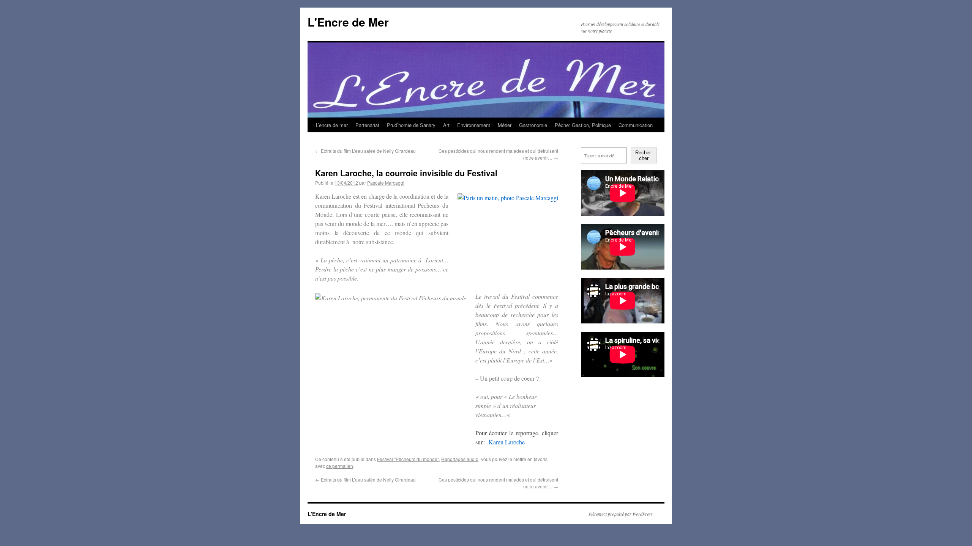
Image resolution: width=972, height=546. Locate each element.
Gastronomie (533, 125)
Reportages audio (459, 459)
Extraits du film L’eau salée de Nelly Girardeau (365, 150)
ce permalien (339, 466)
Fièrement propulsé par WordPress (621, 514)
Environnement (473, 125)
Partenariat (367, 125)
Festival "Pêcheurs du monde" (408, 459)
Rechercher (643, 155)
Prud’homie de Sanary (411, 125)
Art (446, 125)
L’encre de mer (332, 125)
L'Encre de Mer (348, 22)
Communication (636, 125)
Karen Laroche (507, 442)
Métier (504, 125)
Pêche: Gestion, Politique (583, 125)
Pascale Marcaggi (385, 182)
